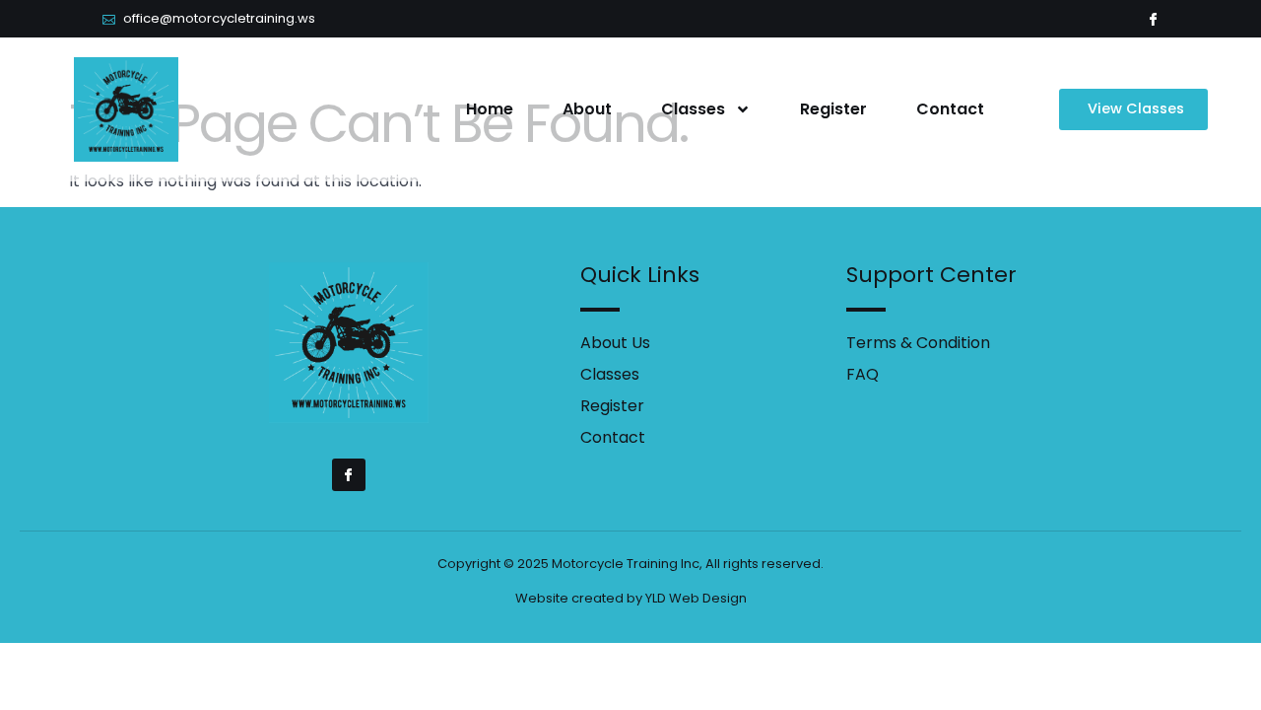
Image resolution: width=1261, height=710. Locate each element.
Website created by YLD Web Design (631, 598)
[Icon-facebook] (1153, 19)
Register (833, 109)
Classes (693, 109)
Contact (950, 109)
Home (489, 109)
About (587, 109)
